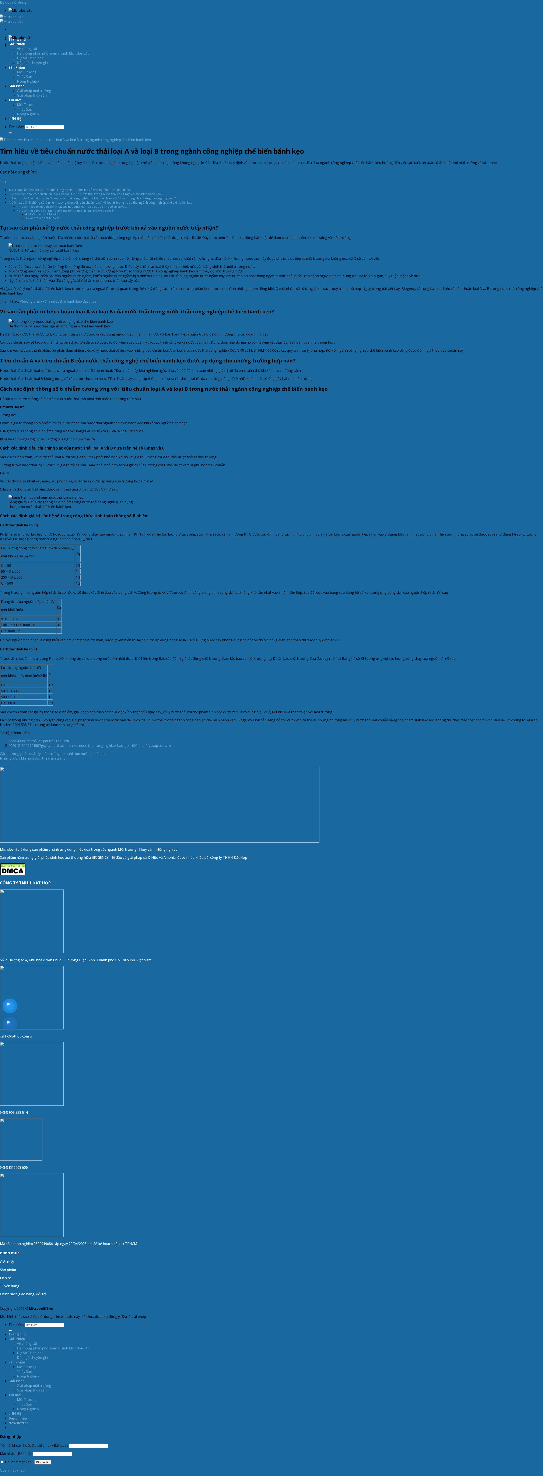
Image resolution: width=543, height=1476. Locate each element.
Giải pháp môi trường (34, 90)
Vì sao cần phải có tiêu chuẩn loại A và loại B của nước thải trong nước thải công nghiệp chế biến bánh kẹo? (86, 194)
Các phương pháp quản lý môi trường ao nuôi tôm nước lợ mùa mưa (54, 753)
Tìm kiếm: (16, 126)
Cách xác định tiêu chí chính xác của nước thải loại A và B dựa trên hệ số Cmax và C (74, 207)
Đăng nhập (42, 1462)
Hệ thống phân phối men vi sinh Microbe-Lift (53, 53)
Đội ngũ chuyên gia (32, 62)
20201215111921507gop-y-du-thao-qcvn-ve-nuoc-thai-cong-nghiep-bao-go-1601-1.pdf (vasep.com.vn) (89, 745)
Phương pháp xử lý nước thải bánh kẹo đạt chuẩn (59, 301)
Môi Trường (26, 72)
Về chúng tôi (27, 48)
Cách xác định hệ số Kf (45, 218)
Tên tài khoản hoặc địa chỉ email (34, 1445)
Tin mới (15, 100)
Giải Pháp (16, 86)
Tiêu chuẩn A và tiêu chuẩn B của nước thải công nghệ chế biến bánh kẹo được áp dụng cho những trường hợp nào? (93, 198)
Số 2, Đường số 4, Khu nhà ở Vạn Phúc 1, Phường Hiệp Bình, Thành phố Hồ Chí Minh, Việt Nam (76, 960)
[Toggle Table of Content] (3, 181)
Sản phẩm (8, 1269)
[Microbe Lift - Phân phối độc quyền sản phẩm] (11, 19)
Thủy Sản (24, 76)
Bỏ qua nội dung (13, 2)
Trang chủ (17, 39)
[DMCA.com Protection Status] (12, 874)
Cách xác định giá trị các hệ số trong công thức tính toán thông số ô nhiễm (68, 211)
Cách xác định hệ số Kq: (46, 214)
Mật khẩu (16, 1453)
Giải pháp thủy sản (32, 95)
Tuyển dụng (9, 1286)
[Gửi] (10, 133)
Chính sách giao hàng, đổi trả (23, 1294)
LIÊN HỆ (14, 118)
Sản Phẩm (16, 67)
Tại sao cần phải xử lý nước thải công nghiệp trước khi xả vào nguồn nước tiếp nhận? (71, 190)
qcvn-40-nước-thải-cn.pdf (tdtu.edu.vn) (38, 741)
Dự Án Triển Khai (30, 58)
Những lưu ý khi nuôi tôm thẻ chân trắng (33, 758)
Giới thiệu (7, 1261)
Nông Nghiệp (28, 81)
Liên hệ (6, 1278)
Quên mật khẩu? (13, 1470)
